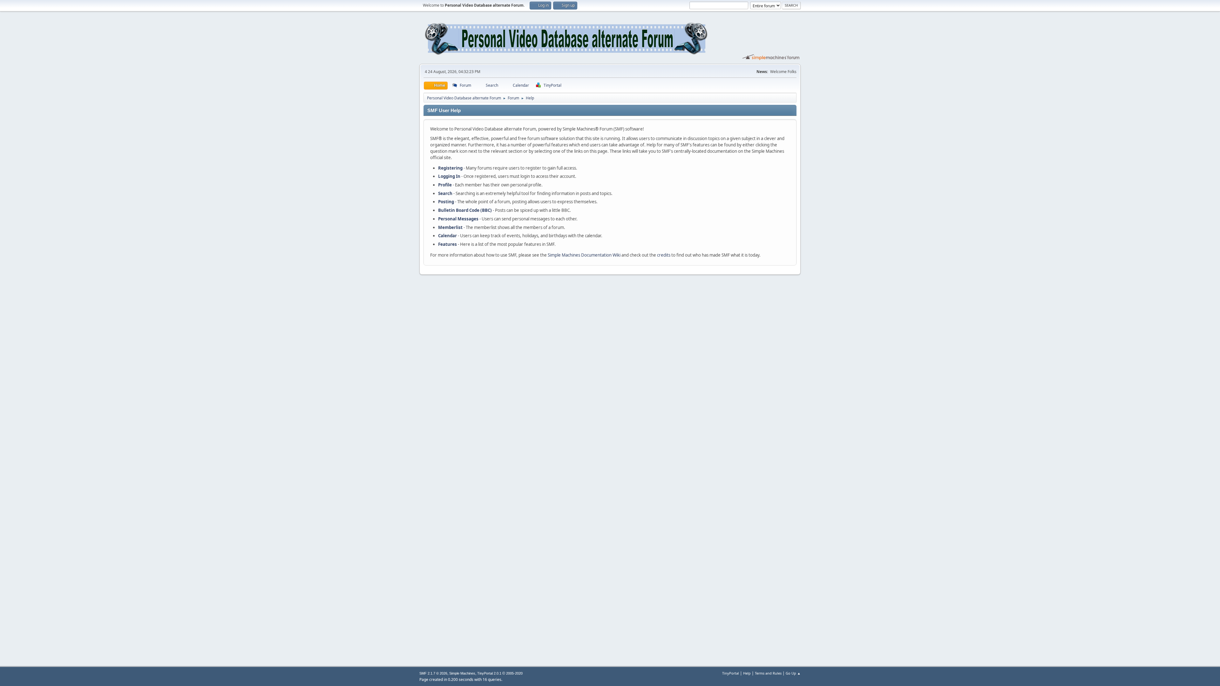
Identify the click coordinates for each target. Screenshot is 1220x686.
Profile (445, 185)
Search (445, 193)
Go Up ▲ (793, 673)
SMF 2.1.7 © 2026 (433, 673)
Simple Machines (462, 673)
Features (447, 244)
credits (663, 255)
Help (747, 673)
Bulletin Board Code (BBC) (465, 210)
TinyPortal (730, 673)
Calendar (447, 236)
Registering (450, 168)
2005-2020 (514, 673)
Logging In (449, 176)
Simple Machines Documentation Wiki (584, 255)
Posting (446, 202)
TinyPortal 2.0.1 (489, 673)
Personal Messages (458, 219)
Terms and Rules (768, 673)
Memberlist (450, 227)
